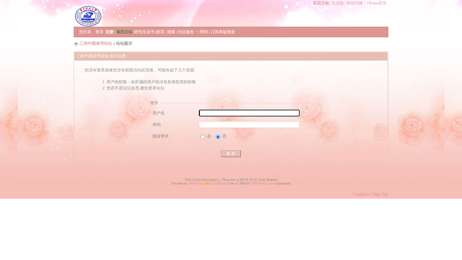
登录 (99, 31)
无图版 (338, 3)
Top (385, 194)
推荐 (160, 31)
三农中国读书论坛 (95, 43)
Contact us (361, 194)
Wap (375, 194)
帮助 (204, 31)
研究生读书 (144, 31)
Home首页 (378, 3)
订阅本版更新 (223, 31)
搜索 (171, 31)
